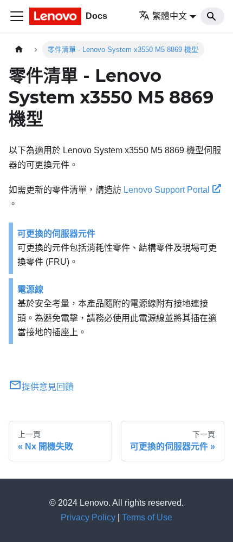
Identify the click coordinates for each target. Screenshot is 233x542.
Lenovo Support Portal (167, 189)
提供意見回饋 (48, 386)
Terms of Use (147, 517)
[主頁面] (19, 49)
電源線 (30, 289)
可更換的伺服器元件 (56, 233)
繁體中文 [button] (169, 16)
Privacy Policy (88, 517)
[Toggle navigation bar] (17, 16)
